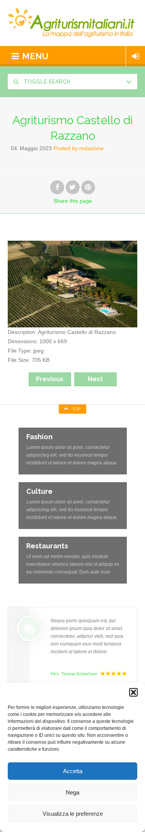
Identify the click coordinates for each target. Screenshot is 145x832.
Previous (49, 379)
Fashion (39, 437)
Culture (39, 491)
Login (135, 56)
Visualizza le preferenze (73, 813)
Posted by (78, 148)
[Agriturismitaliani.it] (72, 23)
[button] (133, 692)
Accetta (72, 771)
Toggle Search (46, 82)
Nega (72, 792)
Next (95, 379)
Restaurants (47, 546)
